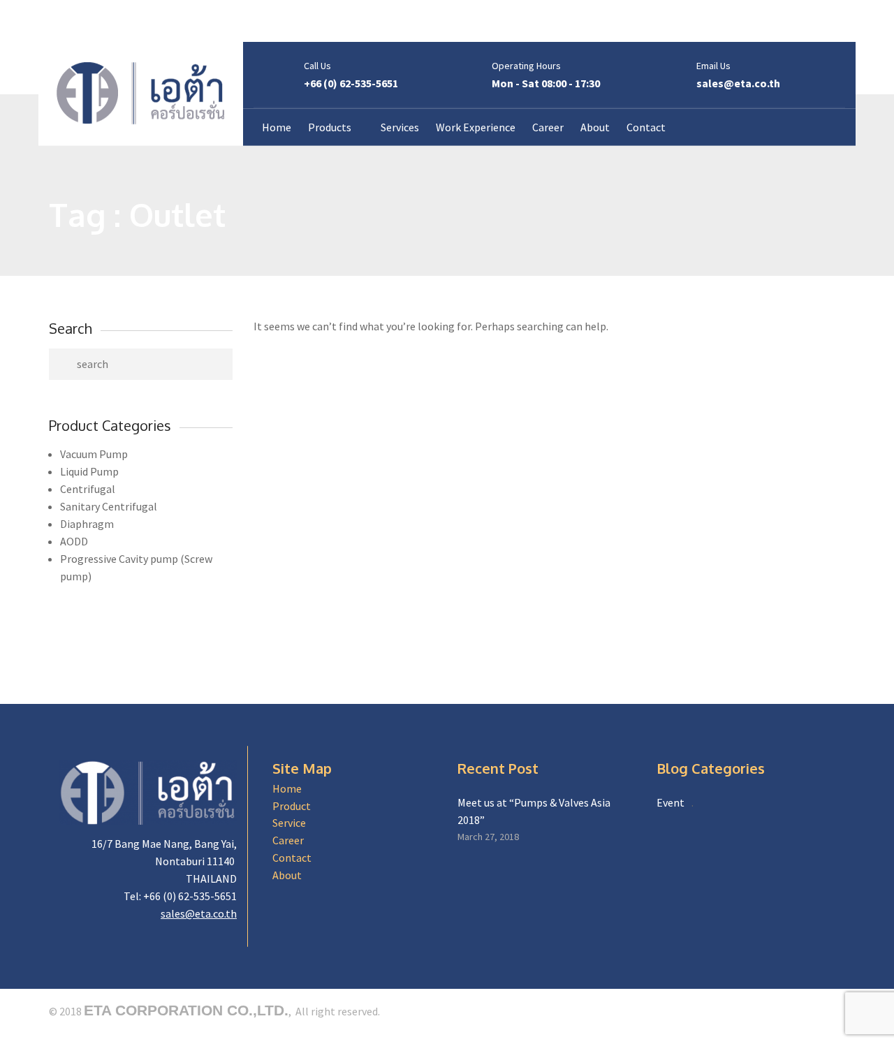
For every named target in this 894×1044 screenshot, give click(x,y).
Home (287, 788)
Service (289, 823)
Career (288, 840)
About (287, 875)
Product (291, 806)
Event (670, 802)
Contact (292, 858)
